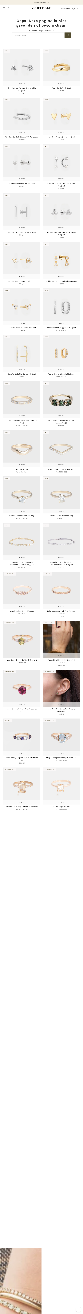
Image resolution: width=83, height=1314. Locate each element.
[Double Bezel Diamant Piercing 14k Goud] (61, 260)
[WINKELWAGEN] (78, 8)
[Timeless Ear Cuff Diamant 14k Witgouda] (21, 116)
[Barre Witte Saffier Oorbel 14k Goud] (21, 353)
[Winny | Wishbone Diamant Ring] (61, 448)
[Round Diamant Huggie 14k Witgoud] (61, 306)
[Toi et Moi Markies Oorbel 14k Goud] (21, 306)
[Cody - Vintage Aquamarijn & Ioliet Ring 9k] (21, 737)
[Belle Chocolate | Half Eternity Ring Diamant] (61, 590)
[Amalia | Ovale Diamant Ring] (61, 494)
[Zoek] (68, 35)
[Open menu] (4, 8)
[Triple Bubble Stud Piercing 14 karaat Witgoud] (61, 211)
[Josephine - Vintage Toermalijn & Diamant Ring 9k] (61, 399)
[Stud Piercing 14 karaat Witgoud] (21, 162)
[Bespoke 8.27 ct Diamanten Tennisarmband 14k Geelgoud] (21, 541)
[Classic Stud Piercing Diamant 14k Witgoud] (21, 67)
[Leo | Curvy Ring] (21, 448)
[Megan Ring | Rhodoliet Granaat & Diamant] (61, 639)
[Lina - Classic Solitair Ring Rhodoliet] (21, 688)
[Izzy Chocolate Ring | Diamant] (21, 590)
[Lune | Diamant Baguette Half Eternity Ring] (21, 399)
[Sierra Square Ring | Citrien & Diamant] (21, 786)
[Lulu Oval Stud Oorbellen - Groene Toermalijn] (61, 688)
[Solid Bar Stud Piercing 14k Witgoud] (21, 211)
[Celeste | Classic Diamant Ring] (21, 494)
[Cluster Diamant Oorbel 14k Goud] (21, 260)
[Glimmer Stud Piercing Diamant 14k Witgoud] (61, 162)
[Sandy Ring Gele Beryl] (61, 786)
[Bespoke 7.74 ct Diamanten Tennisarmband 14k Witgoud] (61, 541)
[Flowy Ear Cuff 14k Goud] (61, 67)
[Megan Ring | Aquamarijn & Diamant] (61, 737)
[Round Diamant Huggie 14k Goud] (61, 353)
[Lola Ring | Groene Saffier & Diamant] (21, 639)
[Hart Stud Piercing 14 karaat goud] (61, 116)
